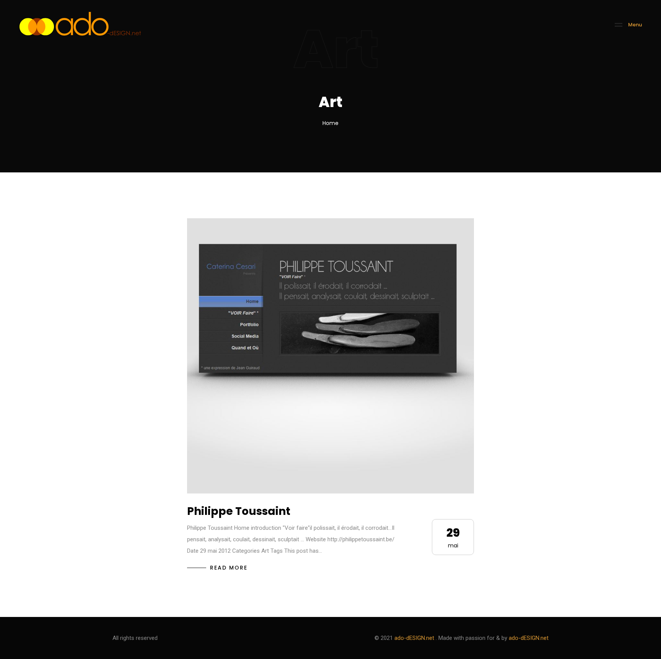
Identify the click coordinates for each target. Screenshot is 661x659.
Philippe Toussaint (238, 511)
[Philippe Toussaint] (330, 355)
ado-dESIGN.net (414, 638)
